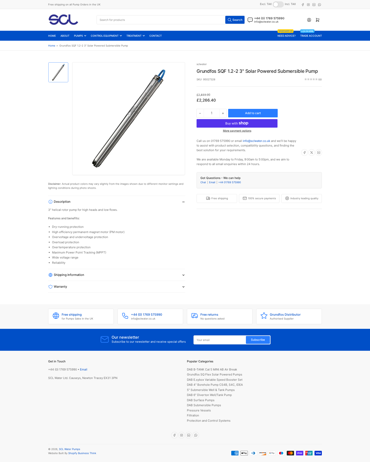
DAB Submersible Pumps (204, 405)
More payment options (237, 130)
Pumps (78, 35)
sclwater (202, 64)
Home (52, 35)
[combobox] (171, 19)
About (65, 35)
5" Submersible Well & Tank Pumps (211, 390)
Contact (155, 35)
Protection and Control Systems (208, 420)
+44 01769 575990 (229, 182)
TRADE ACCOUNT (311, 34)
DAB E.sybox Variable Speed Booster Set (214, 379)
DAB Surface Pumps (200, 400)
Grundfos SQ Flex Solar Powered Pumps (214, 374)
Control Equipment (105, 35)
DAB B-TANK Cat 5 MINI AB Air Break (212, 369)
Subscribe (258, 340)
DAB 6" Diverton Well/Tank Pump (209, 395)
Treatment (133, 35)
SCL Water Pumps (69, 449)
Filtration (193, 415)
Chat (203, 182)
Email (212, 182)
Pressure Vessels (199, 410)
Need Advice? (287, 34)
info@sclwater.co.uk (266, 21)
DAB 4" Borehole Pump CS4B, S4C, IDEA (215, 385)
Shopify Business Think (82, 453)
